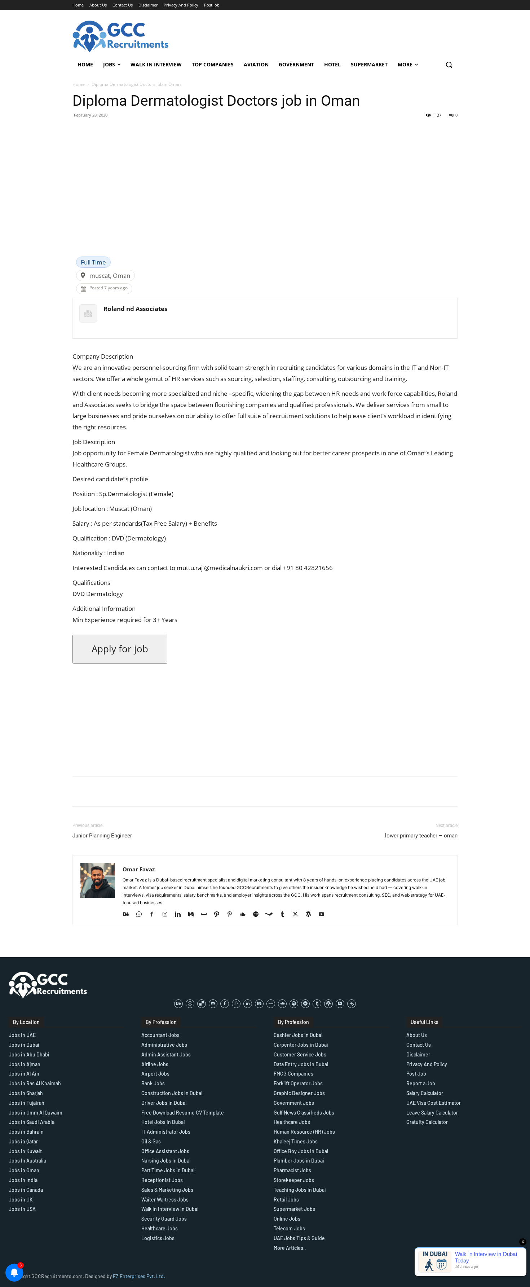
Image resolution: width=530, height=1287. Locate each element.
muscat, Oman (109, 275)
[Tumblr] (285, 914)
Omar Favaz (139, 869)
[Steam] (271, 914)
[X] (298, 914)
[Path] (219, 914)
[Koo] (236, 1003)
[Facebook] (154, 914)
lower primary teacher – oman (421, 835)
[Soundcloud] (245, 914)
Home (78, 84)
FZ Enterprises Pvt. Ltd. (139, 1276)
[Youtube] (324, 914)
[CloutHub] (141, 914)
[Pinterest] (232, 914)
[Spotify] (258, 914)
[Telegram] (305, 1003)
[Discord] (213, 1003)
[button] (449, 64)
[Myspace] (206, 914)
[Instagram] (167, 914)
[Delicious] (201, 1003)
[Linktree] (351, 1003)
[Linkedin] (180, 914)
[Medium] (193, 914)
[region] (93, 1235)
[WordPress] (311, 914)
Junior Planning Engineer (102, 835)
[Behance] (128, 914)
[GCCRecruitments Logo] (121, 36)
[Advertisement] (265, 202)
